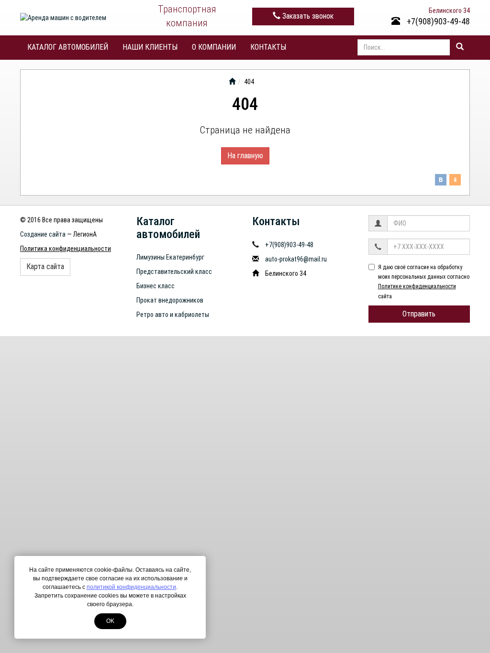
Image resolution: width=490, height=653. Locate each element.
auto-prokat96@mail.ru (296, 259)
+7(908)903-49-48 (437, 21)
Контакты (268, 47)
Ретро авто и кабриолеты (172, 314)
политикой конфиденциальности (131, 587)
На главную (245, 155)
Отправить (418, 313)
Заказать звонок (307, 16)
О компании (214, 47)
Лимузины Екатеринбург (170, 257)
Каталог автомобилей (67, 47)
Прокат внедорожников (169, 300)
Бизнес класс (155, 286)
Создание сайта (43, 234)
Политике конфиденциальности (417, 286)
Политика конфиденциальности (65, 248)
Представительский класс (174, 271)
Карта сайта (45, 266)
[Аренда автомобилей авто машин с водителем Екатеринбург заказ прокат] (232, 82)
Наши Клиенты (150, 47)
